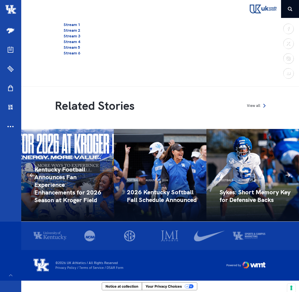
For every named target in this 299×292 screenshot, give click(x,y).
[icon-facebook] (288, 28)
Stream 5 (72, 47)
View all (253, 106)
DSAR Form (115, 267)
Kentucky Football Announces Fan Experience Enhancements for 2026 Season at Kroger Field (67, 185)
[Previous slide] (32, 175)
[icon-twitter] (288, 43)
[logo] (41, 265)
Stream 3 (72, 35)
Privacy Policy (66, 267)
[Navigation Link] (11, 30)
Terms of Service (92, 267)
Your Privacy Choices (164, 286)
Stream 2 (72, 30)
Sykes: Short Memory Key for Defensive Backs (255, 196)
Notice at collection (122, 286)
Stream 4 (72, 41)
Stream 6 (72, 53)
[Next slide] (288, 175)
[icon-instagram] (288, 58)
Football (41, 157)
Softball (133, 180)
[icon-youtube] (288, 73)
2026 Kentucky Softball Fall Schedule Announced (162, 196)
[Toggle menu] (10, 275)
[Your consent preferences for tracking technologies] (291, 288)
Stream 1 (72, 24)
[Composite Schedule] (10, 49)
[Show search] (290, 9)
